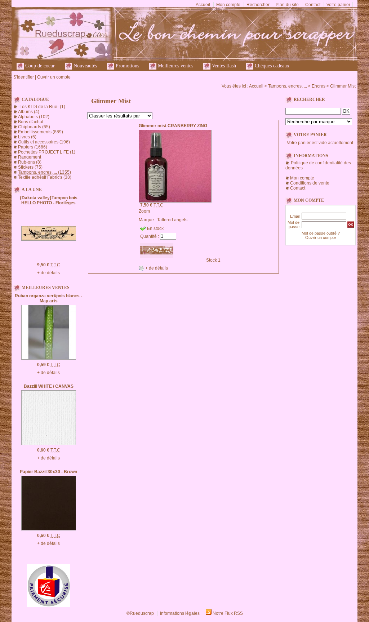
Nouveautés (84, 65)
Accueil (203, 4)
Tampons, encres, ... (287, 86)
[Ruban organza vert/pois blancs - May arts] (48, 358)
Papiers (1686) (32, 147)
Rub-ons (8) (29, 162)
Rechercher (258, 4)
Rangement (29, 157)
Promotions (126, 65)
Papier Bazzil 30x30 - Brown (48, 471)
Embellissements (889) (40, 131)
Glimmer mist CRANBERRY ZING (173, 125)
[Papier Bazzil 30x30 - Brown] (48, 529)
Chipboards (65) (34, 126)
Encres (318, 86)
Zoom (144, 211)
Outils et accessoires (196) (44, 142)
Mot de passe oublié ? (321, 233)
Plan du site (287, 4)
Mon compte (228, 4)
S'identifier (23, 77)
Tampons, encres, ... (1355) (44, 172)
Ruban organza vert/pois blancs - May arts (48, 298)
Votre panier (338, 4)
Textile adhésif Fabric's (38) (44, 177)
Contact (312, 4)
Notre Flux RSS (228, 613)
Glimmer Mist (343, 86)
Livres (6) (27, 136)
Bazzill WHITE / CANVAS (49, 386)
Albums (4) (28, 111)
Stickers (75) (30, 167)
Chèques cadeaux (271, 65)
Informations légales (180, 613)
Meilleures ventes (174, 65)
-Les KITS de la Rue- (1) (41, 106)
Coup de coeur (39, 65)
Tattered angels (172, 219)
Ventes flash (223, 65)
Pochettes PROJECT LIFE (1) (46, 152)
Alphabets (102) (33, 116)
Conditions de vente (309, 183)
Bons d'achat (30, 121)
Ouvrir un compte (54, 77)
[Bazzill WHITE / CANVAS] (48, 443)
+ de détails (48, 272)
